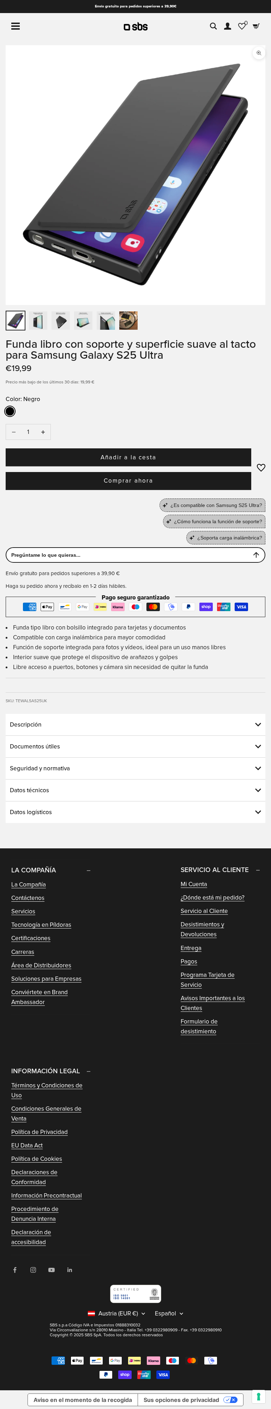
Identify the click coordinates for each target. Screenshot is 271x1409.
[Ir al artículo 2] (38, 320)
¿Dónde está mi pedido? (213, 897)
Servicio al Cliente (204, 911)
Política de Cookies (36, 1159)
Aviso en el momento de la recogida (83, 1399)
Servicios (23, 911)
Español (165, 1313)
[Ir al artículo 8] (106, 320)
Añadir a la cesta (128, 457)
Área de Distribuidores (41, 965)
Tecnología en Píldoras (41, 925)
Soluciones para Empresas (46, 979)
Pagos (189, 961)
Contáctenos (27, 898)
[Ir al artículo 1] (15, 320)
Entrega (191, 948)
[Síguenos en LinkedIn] (69, 1269)
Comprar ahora (128, 480)
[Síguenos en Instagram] (33, 1269)
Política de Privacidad (39, 1132)
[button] (261, 468)
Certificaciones (30, 938)
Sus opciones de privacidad (181, 1399)
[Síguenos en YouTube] (51, 1269)
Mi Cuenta (194, 884)
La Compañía (28, 884)
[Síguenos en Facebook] (14, 1269)
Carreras (22, 952)
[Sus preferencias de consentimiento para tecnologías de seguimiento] (258, 1396)
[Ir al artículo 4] (61, 320)
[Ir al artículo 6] (83, 320)
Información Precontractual (46, 1195)
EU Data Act (27, 1145)
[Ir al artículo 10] (128, 320)
